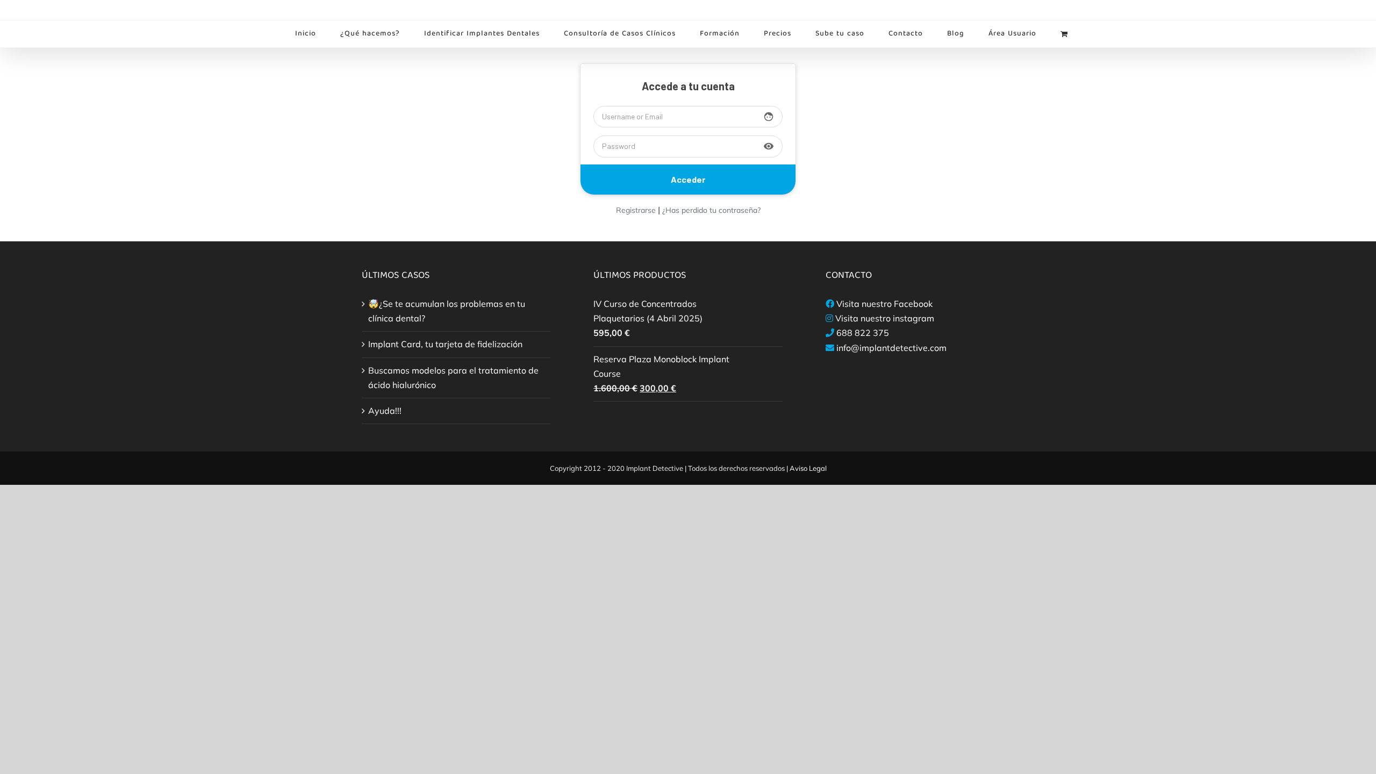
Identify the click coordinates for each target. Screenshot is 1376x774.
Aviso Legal (808, 468)
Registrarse (636, 210)
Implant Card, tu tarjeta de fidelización (445, 344)
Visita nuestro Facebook (884, 303)
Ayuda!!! (385, 410)
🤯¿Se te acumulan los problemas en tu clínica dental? (446, 311)
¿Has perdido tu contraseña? (711, 210)
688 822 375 (862, 332)
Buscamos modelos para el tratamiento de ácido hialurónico (453, 377)
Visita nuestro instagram (884, 318)
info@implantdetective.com (891, 347)
